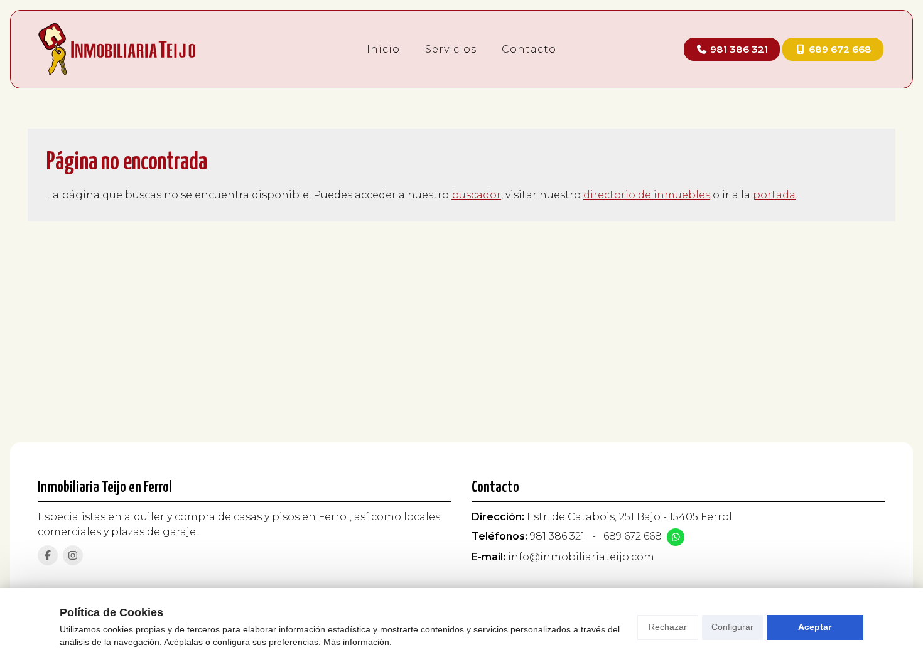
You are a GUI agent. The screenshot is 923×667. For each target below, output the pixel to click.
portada (774, 195)
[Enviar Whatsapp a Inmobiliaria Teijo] (675, 537)
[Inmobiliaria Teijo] (116, 49)
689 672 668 (632, 536)
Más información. (357, 642)
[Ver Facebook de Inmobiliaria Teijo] (48, 555)
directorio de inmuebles (646, 195)
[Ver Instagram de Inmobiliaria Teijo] (73, 555)
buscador (476, 195)
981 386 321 (557, 536)
